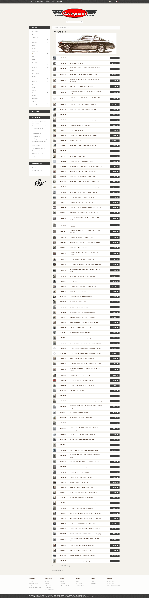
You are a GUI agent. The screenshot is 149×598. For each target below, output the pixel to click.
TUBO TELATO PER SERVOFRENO (78, 302)
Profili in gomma (36, 136)
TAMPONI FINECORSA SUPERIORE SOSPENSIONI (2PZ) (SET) (85, 528)
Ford (33, 59)
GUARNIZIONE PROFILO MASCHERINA (80, 375)
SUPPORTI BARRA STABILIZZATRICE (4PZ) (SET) (82, 434)
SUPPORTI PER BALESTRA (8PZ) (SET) (79, 482)
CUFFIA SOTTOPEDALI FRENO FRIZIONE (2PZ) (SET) (83, 286)
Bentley (34, 40)
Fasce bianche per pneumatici (39, 125)
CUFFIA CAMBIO (74, 281)
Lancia (34, 76)
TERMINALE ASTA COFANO (77, 390)
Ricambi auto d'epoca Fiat (35, 587)
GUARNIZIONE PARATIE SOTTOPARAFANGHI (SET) (83, 276)
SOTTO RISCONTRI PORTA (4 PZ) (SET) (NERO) (82, 338)
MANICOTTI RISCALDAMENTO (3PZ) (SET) (81, 296)
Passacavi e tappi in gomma (38, 148)
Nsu (33, 84)
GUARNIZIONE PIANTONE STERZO (79, 291)
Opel (33, 87)
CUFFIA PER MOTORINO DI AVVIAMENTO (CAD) (82, 259)
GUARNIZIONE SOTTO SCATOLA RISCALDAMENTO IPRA (84, 182)
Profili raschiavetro (36, 145)
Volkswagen (35, 104)
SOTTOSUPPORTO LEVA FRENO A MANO (80, 423)
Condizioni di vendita (49, 589)
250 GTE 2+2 (66, 27)
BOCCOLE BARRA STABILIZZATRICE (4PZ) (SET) (82, 440)
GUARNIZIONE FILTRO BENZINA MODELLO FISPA (83, 176)
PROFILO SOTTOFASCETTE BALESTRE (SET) (81, 508)
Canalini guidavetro (36, 133)
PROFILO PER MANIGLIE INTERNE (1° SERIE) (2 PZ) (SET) (84, 322)
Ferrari (34, 54)
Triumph (34, 101)
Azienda (31, 581)
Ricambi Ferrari (35, 173)
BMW (33, 45)
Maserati (34, 79)
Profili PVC (34, 131)
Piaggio (34, 90)
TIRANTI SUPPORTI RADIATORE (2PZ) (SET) (81, 477)
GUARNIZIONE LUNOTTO (76, 63)
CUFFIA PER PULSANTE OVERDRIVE (79, 412)
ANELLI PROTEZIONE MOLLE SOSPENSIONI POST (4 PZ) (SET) (86, 518)
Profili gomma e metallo (37, 128)
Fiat (33, 56)
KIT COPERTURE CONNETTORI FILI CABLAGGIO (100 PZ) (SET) (86, 264)
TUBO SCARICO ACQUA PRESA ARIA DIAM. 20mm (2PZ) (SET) (85, 353)
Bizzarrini (34, 42)
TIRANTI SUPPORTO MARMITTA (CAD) (80, 472)
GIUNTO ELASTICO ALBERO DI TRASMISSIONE (82, 385)
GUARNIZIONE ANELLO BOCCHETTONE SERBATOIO (83, 171)
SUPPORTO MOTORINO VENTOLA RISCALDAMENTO (83, 135)
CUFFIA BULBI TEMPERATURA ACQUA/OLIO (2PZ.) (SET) (84, 187)
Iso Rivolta (35, 68)
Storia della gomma (33, 583)
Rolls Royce (35, 98)
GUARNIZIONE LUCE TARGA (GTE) (78, 247)
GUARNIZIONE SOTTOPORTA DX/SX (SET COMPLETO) (84, 109)
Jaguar (33, 70)
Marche (62, 581)
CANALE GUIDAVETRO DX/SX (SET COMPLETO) (82, 545)
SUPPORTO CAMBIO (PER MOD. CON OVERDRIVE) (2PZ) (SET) (86, 401)
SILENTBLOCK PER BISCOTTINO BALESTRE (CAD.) (83, 503)
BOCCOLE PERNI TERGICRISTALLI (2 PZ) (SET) (82, 358)
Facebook (93, 581)
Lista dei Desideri (80, 585)
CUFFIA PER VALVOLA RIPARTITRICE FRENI (81, 418)
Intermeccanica (36, 65)
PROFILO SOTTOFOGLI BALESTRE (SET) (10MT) (82, 487)
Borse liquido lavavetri (37, 167)
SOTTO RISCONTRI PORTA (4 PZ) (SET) (80, 332)
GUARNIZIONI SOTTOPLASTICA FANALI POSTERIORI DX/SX (85, 242)
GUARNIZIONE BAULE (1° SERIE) (78, 156)
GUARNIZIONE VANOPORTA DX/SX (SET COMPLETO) (83, 104)
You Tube (93, 583)
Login (53, 1)
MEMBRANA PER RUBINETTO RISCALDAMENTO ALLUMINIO (85, 363)
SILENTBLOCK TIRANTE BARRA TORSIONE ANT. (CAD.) (84, 445)
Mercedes (34, 81)
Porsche (34, 93)
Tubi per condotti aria (37, 156)
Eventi (30, 585)
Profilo (48, 1)
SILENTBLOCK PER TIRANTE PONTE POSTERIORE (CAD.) (84, 492)
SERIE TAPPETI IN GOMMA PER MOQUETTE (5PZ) (83, 556)
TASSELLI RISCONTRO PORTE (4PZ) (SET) (80, 327)
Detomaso (35, 51)
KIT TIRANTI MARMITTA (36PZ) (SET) (79, 467)
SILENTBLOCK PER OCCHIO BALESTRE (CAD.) (81, 498)
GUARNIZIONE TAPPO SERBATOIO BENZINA (81, 161)
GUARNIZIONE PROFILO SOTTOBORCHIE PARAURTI (83, 146)
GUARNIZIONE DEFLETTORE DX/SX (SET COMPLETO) (83, 75)
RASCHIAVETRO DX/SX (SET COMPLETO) (80, 550)
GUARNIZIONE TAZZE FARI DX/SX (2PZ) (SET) (81, 202)
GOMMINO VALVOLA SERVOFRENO (79, 307)
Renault (34, 95)
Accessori (62, 583)
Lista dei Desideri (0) (38, 1)
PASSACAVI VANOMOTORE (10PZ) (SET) (80, 125)
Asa (33, 34)
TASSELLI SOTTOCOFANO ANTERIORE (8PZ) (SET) (83, 120)
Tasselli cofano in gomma (38, 153)
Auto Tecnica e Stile (64, 585)
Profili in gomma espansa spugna (40, 139)
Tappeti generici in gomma (38, 150)
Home (30, 1)
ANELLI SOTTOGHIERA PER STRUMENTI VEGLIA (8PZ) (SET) (85, 461)
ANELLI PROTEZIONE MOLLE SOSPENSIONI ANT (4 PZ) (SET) (85, 513)
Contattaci (47, 581)
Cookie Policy (48, 587)
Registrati (59, 1)
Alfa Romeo (35, 31)
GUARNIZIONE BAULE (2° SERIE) (78, 151)
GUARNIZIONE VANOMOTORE (78, 115)
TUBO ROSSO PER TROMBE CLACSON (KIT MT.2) (82, 380)
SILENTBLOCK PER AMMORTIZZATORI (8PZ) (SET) (83, 523)
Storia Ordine (79, 583)
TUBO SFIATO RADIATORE (77, 130)
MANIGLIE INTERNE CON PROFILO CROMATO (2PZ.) (83, 317)
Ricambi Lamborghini (37, 170)
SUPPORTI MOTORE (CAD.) (77, 396)
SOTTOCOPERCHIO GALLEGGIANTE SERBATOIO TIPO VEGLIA (86, 166)
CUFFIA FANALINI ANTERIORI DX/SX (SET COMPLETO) (84, 197)
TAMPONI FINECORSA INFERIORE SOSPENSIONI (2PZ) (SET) (85, 534)
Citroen (34, 48)
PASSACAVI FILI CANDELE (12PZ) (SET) (80, 561)
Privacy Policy (48, 585)
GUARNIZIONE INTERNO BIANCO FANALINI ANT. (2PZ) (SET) (85, 207)
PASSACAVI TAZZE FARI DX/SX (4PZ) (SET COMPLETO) (84, 212)
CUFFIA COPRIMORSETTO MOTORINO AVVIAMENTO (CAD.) (85, 343)
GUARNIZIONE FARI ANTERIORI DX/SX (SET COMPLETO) (84, 192)
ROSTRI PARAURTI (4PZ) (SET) (77, 140)
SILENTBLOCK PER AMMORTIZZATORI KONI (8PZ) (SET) (84, 450)
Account (77, 581)
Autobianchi (35, 37)
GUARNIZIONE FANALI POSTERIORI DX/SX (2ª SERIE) (83, 237)
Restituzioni (47, 583)
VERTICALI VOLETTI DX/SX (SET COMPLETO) (81, 86)
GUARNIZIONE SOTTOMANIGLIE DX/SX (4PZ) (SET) (83, 312)
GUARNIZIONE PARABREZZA (77, 58)
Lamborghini (35, 73)
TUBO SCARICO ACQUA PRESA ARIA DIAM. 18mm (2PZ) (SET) (85, 348)
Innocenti (34, 62)
